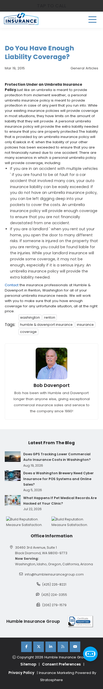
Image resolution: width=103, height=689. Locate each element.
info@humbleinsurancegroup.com (54, 574)
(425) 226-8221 (54, 584)
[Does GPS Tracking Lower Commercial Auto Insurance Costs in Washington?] (13, 456)
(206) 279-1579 (54, 605)
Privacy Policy (21, 672)
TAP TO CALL (51, 6)
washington (30, 317)
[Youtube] (75, 647)
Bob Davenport (52, 385)
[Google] (63, 647)
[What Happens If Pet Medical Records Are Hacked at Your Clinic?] (13, 500)
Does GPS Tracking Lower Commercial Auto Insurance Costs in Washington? (57, 457)
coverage (28, 331)
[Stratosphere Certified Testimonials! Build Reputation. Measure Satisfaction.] (29, 522)
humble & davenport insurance (46, 324)
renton (49, 317)
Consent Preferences (61, 664)
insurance (85, 324)
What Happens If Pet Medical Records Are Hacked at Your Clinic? (60, 501)
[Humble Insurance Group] (21, 19)
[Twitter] (38, 647)
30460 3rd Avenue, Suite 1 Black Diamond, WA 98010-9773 (41, 550)
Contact (11, 285)
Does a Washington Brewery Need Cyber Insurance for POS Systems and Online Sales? (58, 478)
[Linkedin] (50, 647)
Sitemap (28, 664)
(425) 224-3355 (54, 594)
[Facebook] (26, 647)
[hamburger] (92, 19)
